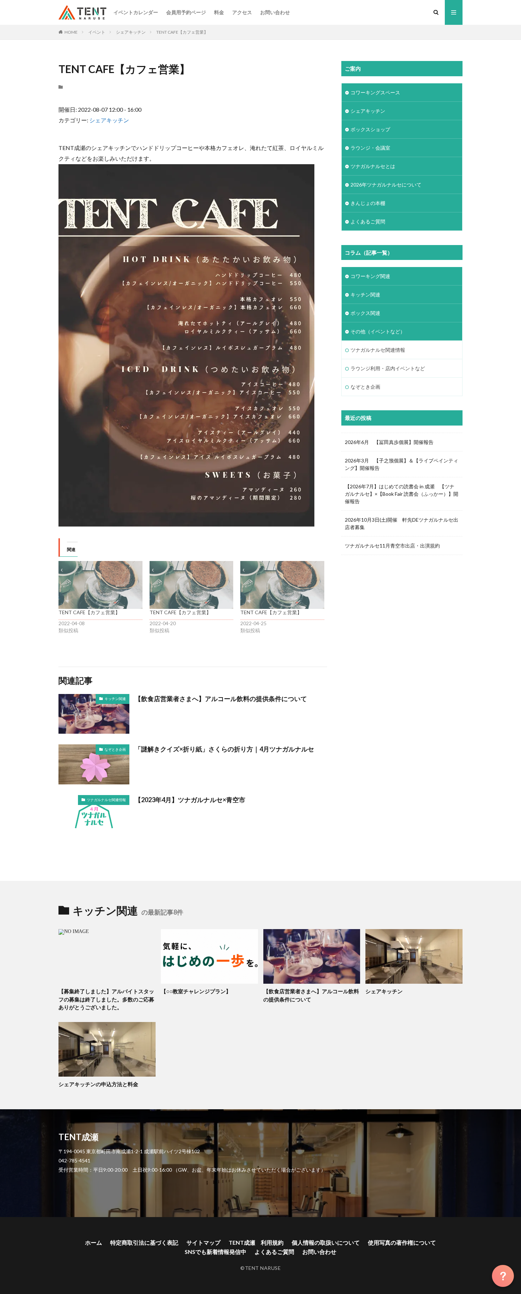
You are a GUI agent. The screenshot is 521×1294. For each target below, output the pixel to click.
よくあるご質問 (368, 221)
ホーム (93, 1242)
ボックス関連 (365, 313)
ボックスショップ (370, 129)
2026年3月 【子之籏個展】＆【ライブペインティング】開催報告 (401, 464)
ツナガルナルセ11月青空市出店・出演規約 (392, 546)
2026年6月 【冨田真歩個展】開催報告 (389, 442)
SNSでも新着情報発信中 (215, 1251)
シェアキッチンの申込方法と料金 (98, 1084)
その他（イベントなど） (378, 331)
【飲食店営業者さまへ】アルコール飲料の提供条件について (221, 698)
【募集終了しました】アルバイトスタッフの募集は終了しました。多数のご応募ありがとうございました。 (106, 999)
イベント (96, 32)
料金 (219, 12)
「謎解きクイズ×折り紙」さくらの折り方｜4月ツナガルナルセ (224, 749)
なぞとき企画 (115, 749)
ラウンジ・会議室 (370, 148)
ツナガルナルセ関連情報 (106, 800)
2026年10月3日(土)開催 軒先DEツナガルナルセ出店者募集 (401, 523)
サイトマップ (203, 1242)
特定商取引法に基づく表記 (144, 1242)
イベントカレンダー (135, 12)
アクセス (242, 12)
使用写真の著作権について (402, 1242)
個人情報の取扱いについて (326, 1242)
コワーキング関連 (370, 276)
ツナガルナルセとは (373, 166)
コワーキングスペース (375, 92)
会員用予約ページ (186, 12)
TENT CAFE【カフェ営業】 (182, 32)
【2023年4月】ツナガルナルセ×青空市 (190, 800)
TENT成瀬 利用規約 (256, 1242)
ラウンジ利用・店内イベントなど (388, 368)
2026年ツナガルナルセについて (386, 185)
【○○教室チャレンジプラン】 (196, 991)
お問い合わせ (275, 12)
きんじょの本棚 (368, 203)
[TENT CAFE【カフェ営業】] (100, 585)
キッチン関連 (115, 698)
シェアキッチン (131, 32)
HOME (71, 32)
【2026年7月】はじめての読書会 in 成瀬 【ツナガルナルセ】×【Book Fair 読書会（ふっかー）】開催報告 (401, 493)
